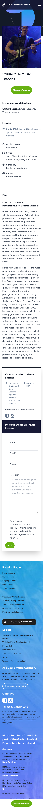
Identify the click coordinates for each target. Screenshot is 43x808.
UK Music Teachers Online (13, 794)
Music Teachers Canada (19, 5)
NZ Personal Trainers (11, 773)
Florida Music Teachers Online (15, 780)
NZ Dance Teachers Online (13, 770)
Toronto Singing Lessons (13, 601)
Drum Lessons (8, 585)
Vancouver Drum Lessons (13, 605)
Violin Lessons (8, 588)
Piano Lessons (8, 573)
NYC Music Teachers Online (14, 786)
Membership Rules (10, 650)
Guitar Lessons (8, 577)
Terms (5, 657)
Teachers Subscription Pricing (15, 661)
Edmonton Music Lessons (13, 608)
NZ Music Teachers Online (13, 767)
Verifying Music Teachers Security (16, 642)
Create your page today (15, 686)
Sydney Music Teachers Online (15, 757)
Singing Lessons (9, 581)
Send (9, 545)
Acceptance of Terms (11, 654)
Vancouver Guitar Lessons (13, 597)
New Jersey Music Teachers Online (17, 783)
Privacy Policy (8, 646)
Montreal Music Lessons (12, 612)
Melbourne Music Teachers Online (17, 754)
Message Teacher (21, 90)
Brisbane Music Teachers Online (16, 759)
